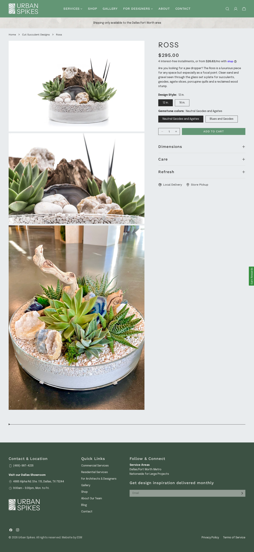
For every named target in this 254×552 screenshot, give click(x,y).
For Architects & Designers (98, 478)
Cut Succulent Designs (36, 34)
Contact (86, 511)
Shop (84, 491)
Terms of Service (234, 537)
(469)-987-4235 (23, 465)
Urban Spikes (26, 537)
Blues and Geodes (221, 118)
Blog (84, 505)
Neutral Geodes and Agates (181, 118)
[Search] (227, 8)
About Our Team (91, 498)
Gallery (85, 485)
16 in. (182, 102)
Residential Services (94, 472)
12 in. (165, 102)
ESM (79, 537)
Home (12, 34)
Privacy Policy (210, 537)
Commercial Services (95, 465)
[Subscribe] (242, 493)
